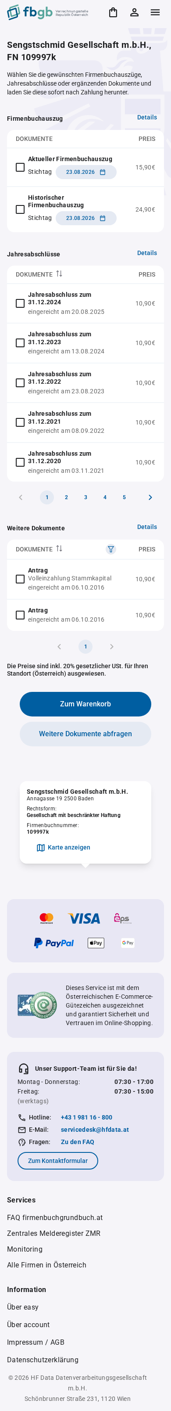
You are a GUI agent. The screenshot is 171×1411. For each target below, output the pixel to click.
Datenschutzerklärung (42, 1360)
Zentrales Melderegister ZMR (54, 1233)
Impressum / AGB (35, 1342)
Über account (28, 1325)
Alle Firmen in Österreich (46, 1265)
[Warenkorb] (113, 12)
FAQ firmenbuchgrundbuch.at (55, 1217)
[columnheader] (67, 275)
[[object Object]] (111, 549)
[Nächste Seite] (150, 497)
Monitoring (25, 1249)
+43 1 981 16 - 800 (86, 1117)
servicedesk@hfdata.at (95, 1129)
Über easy (23, 1307)
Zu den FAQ (78, 1141)
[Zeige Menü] (155, 12)
